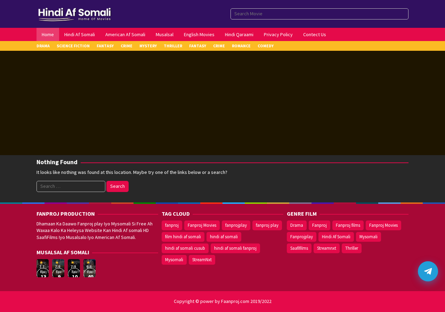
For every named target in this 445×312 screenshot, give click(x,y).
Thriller (351, 248)
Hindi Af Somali (336, 237)
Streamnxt (326, 248)
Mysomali (174, 260)
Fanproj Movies (202, 225)
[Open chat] (428, 271)
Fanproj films (348, 225)
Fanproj (319, 225)
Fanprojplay (301, 237)
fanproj (172, 225)
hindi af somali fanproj (235, 248)
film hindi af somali (183, 237)
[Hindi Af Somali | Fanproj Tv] (75, 13)
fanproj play (267, 225)
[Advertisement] (222, 103)
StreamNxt (202, 260)
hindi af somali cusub (185, 248)
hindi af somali (224, 237)
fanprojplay (236, 225)
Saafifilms (299, 248)
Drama (296, 225)
